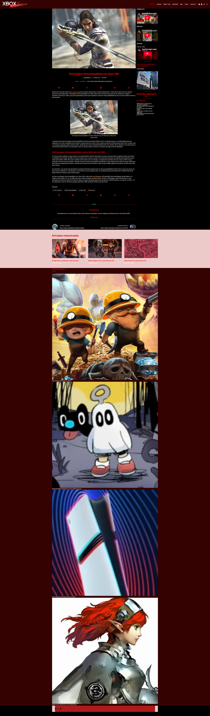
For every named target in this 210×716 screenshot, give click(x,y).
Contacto (193, 4)
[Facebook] (59, 88)
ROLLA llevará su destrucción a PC (135, 260)
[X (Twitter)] (199, 4)
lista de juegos (74, 92)
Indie (181, 4)
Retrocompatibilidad (70, 190)
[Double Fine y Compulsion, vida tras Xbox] (69, 248)
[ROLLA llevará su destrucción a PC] (141, 248)
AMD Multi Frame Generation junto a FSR (145, 114)
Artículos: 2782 (94, 217)
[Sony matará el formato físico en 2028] (105, 543)
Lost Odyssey (57, 190)
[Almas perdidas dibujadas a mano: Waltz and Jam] (105, 435)
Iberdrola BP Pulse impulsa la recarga (145, 106)
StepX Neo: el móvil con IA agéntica (144, 111)
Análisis (159, 4)
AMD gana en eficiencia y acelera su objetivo (144, 104)
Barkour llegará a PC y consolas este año (101, 260)
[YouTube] (201, 4)
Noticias (152, 4)
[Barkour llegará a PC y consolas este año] (105, 248)
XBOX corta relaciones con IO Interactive (64, 705)
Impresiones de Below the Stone (61, 381)
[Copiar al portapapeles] (129, 88)
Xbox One (91, 190)
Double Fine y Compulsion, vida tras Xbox (65, 260)
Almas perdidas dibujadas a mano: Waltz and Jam (66, 489)
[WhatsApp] (101, 88)
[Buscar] (207, 4)
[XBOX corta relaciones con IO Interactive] (105, 651)
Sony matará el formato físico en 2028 (63, 597)
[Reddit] (115, 88)
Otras (186, 4)
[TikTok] (204, 4)
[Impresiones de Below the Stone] (105, 327)
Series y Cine (166, 4)
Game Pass (175, 4)
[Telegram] (87, 88)
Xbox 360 (82, 190)
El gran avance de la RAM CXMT (144, 109)
